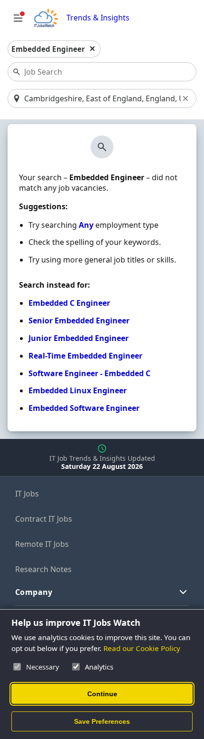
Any (86, 225)
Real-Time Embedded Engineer (85, 355)
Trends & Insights (98, 17)
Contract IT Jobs (43, 519)
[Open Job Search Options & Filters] (18, 18)
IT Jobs (27, 493)
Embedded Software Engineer (83, 408)
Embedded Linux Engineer (77, 390)
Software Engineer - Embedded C (89, 373)
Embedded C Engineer (69, 303)
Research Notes (43, 569)
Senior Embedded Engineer (79, 320)
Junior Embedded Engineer (78, 338)
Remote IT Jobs (42, 544)
